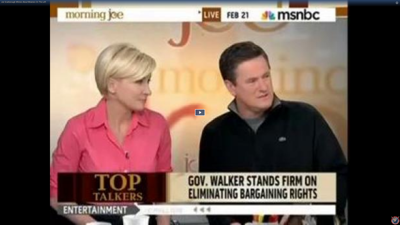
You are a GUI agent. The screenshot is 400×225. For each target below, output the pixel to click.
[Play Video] (200, 112)
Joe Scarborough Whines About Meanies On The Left (23, 2)
